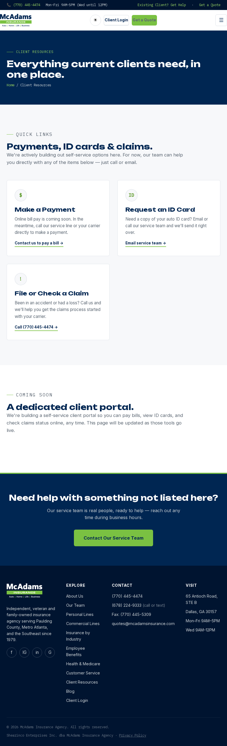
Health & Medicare (83, 663)
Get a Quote (209, 4)
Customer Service (83, 673)
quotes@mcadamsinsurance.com (143, 623)
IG (24, 652)
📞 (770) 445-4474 (23, 4)
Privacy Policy (132, 735)
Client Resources (82, 682)
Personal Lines (80, 614)
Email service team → (145, 243)
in (37, 652)
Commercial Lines (83, 623)
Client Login (116, 19)
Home (10, 85)
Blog (70, 691)
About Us (74, 596)
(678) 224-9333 (126, 605)
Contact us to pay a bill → (39, 243)
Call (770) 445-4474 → (36, 327)
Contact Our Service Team (113, 538)
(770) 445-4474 (127, 596)
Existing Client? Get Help (162, 4)
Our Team (75, 605)
